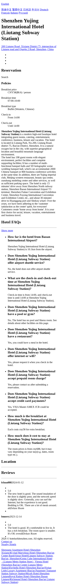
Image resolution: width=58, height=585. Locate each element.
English (5, 4)
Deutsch (44, 9)
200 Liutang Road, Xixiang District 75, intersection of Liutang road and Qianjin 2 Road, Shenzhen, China (28, 48)
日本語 (27, 9)
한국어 (35, 9)
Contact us (6, 541)
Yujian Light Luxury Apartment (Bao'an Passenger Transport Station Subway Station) (28, 570)
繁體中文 (17, 9)
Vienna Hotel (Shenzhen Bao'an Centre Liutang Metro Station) (24, 564)
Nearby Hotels (8, 544)
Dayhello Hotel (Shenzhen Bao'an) (27, 567)
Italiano (14, 12)
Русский (23, 12)
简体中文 (6, 9)
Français (5, 12)
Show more (7, 230)
